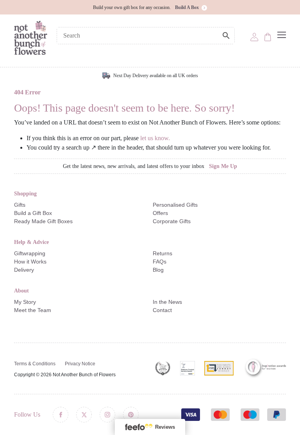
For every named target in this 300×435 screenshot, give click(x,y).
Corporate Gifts (172, 221)
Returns (162, 253)
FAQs (159, 261)
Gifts (19, 205)
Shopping (25, 194)
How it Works (30, 261)
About (21, 291)
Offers (160, 213)
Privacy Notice (80, 363)
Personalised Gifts (175, 205)
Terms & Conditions (34, 363)
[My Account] (254, 36)
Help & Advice (31, 242)
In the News (167, 302)
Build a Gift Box (33, 213)
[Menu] (281, 35)
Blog (158, 270)
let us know (154, 138)
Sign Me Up (223, 166)
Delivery (24, 270)
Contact (162, 310)
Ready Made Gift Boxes (43, 221)
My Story (25, 302)
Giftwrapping (29, 253)
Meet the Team (32, 310)
